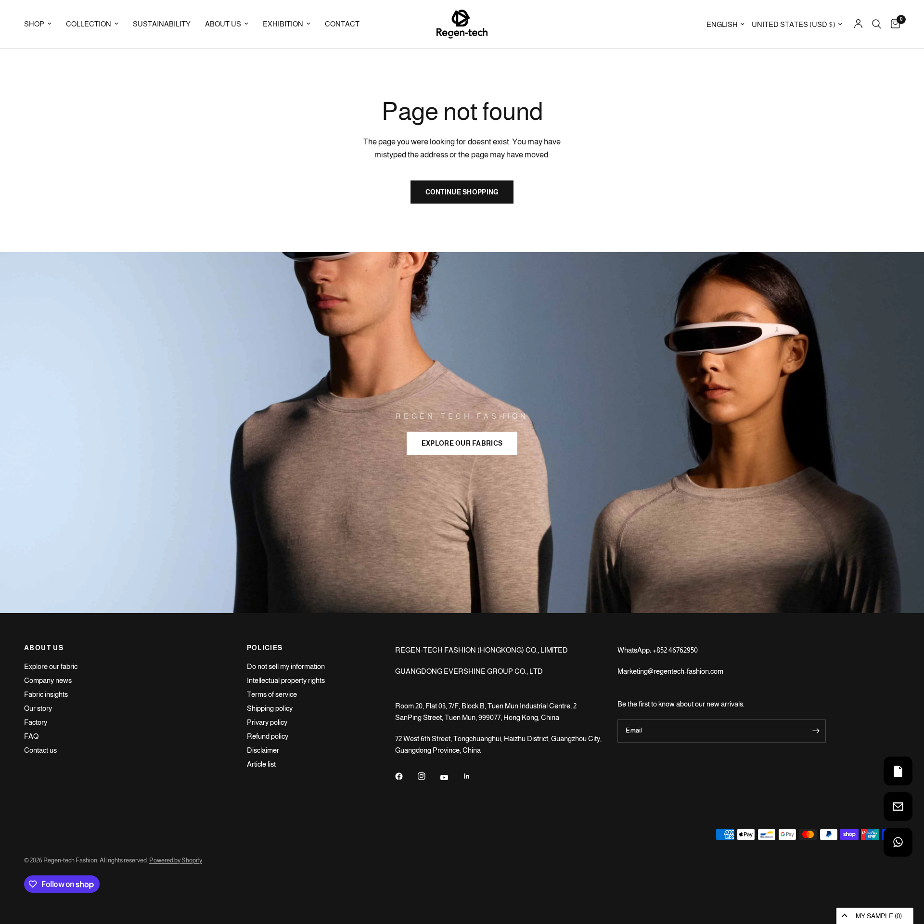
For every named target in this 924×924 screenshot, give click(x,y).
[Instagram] (428, 776)
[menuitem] (41, 24)
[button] (462, 443)
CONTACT (342, 24)
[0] (893, 24)
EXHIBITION (283, 24)
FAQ (31, 736)
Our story (38, 708)
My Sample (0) (879, 916)
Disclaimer (263, 750)
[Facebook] (405, 776)
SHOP (34, 24)
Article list (261, 764)
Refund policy (267, 736)
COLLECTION (88, 24)
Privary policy (267, 722)
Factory (35, 722)
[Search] (876, 24)
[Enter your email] (816, 731)
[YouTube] (451, 777)
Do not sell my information (286, 666)
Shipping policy (270, 708)
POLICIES (265, 647)
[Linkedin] (473, 776)
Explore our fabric (50, 666)
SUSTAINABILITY (162, 24)
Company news (48, 680)
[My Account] (858, 24)
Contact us (40, 750)
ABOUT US (223, 24)
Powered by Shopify (175, 860)
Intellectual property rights (286, 680)
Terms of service (272, 694)
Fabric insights (46, 694)
